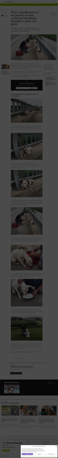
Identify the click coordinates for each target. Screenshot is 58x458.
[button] (56, 446)
